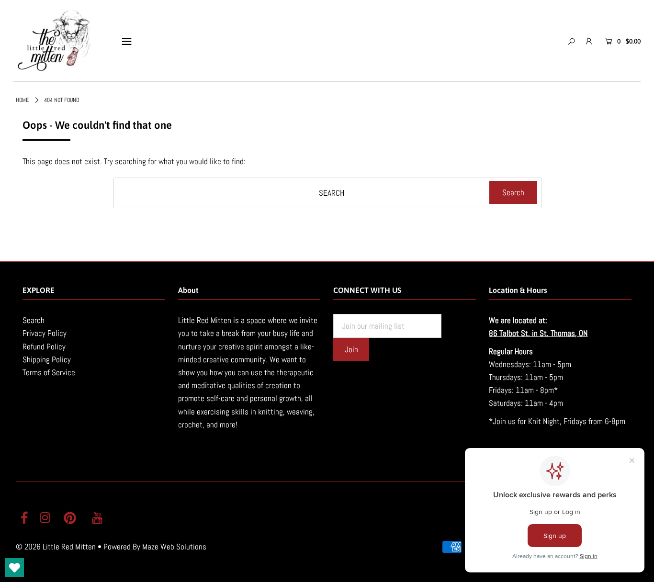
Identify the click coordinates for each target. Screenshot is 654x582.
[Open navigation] (126, 41)
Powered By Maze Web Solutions (154, 546)
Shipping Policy (47, 359)
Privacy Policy (45, 333)
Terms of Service (49, 372)
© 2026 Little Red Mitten (56, 546)
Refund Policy (44, 346)
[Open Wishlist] (14, 567)
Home (22, 100)
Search (34, 320)
